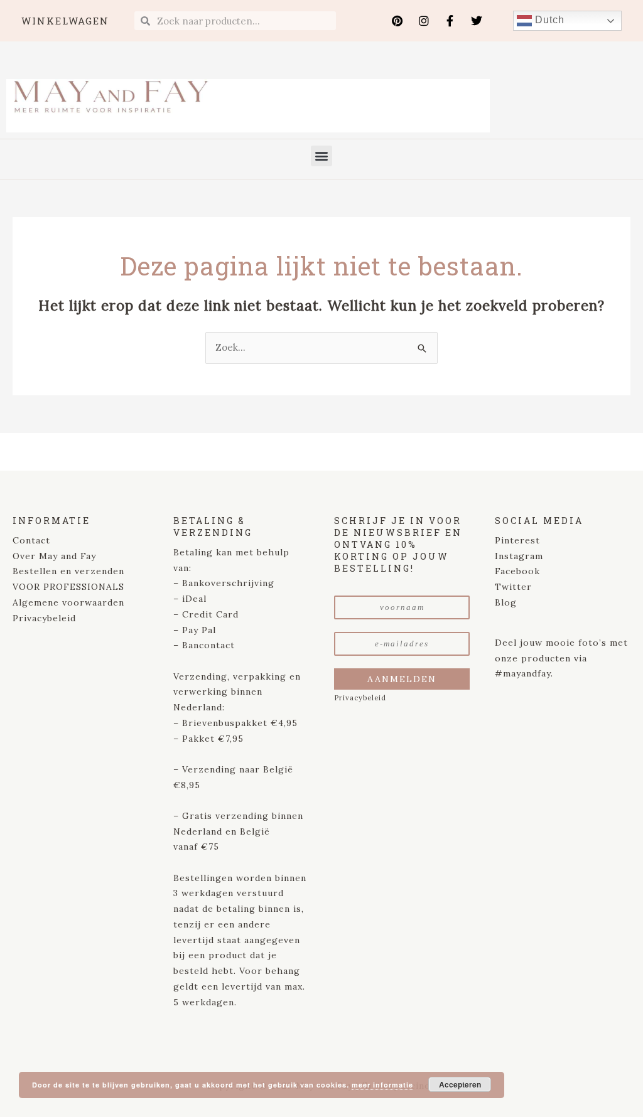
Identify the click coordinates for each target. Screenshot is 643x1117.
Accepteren (460, 1084)
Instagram (519, 556)
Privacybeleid (44, 618)
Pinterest (517, 540)
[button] (321, 156)
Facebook (517, 571)
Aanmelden (401, 679)
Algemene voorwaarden (68, 602)
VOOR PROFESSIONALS (68, 586)
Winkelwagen (65, 20)
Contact (31, 540)
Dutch (548, 19)
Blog (506, 602)
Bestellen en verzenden (68, 571)
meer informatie (382, 1084)
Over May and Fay (54, 556)
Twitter (513, 586)
